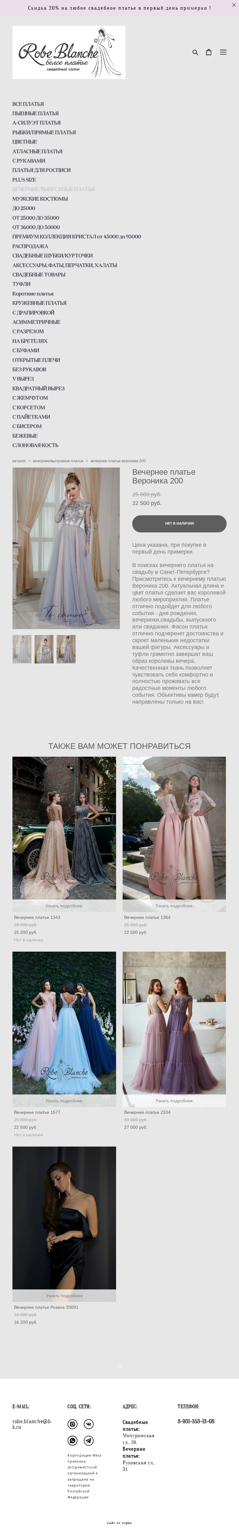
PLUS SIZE (24, 180)
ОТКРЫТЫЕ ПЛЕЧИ (36, 360)
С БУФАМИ (25, 350)
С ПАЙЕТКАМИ (31, 417)
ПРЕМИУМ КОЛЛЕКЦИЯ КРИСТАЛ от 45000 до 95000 (76, 236)
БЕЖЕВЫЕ (25, 436)
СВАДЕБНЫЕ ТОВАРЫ (38, 274)
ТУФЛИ (21, 284)
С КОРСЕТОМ (28, 407)
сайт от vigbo (119, 1523)
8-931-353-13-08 (196, 1421)
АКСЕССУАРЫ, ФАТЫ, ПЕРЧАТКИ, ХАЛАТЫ (64, 265)
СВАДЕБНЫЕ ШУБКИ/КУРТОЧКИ (52, 255)
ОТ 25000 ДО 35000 (35, 218)
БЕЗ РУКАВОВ (29, 369)
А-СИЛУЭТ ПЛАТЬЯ (36, 122)
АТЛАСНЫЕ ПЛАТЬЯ (37, 151)
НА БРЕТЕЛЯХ (30, 341)
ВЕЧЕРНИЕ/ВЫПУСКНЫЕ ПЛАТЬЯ (53, 189)
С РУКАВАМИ (28, 161)
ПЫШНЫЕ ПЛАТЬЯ (35, 113)
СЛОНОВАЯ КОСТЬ (35, 445)
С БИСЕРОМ (27, 426)
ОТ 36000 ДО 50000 (36, 227)
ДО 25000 (23, 208)
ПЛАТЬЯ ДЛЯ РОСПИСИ (41, 170)
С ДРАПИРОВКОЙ (33, 312)
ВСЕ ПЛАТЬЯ (28, 104)
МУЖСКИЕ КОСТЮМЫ (40, 199)
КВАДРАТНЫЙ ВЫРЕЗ (38, 388)
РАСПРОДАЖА (30, 246)
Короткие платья (33, 293)
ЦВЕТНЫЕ (24, 141)
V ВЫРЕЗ (23, 379)
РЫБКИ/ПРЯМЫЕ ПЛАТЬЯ (44, 132)
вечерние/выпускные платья (58, 461)
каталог (19, 461)
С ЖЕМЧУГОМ (30, 398)
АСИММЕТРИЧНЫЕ (36, 322)
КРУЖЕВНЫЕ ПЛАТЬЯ (39, 303)
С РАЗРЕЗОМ (28, 331)
